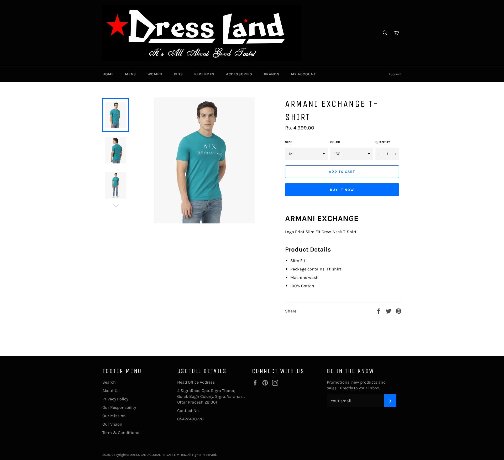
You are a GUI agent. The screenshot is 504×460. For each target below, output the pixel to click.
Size (288, 142)
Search (109, 382)
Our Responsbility (119, 407)
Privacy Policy (115, 398)
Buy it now (342, 190)
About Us (110, 390)
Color (335, 142)
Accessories (239, 74)
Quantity (382, 142)
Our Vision (112, 424)
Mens (130, 74)
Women (155, 74)
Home (107, 74)
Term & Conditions (120, 432)
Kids (178, 74)
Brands (272, 74)
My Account (303, 74)
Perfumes (204, 74)
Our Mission (114, 415)
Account (395, 74)
